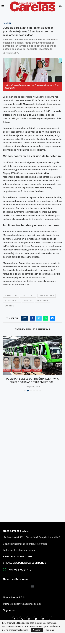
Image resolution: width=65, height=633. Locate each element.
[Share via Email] (52, 318)
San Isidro (9, 306)
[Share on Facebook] (32, 318)
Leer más (49, 630)
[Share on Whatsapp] (45, 318)
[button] (5, 363)
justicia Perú (28, 296)
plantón (28, 301)
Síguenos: (9, 610)
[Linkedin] (35, 618)
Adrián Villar (11, 296)
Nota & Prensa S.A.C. (16, 530)
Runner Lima (42, 301)
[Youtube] (42, 618)
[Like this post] (25, 318)
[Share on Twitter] (39, 318)
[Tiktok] (49, 618)
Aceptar (37, 630)
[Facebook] (15, 618)
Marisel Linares (12, 301)
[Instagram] (28, 618)
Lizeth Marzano (46, 296)
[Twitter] (21, 618)
